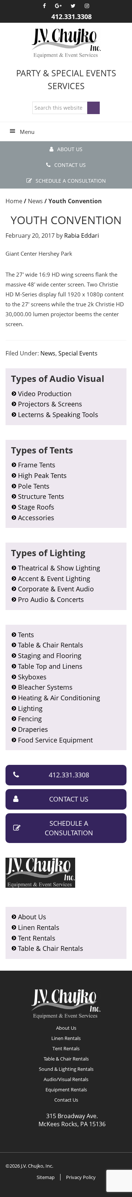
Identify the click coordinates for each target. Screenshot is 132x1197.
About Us (69, 149)
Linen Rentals (38, 927)
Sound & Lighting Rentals (66, 1069)
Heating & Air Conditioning (59, 697)
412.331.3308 (71, 16)
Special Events (78, 353)
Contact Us (70, 165)
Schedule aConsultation (69, 828)
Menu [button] (27, 131)
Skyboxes (32, 676)
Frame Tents (36, 464)
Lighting (30, 708)
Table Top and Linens (50, 666)
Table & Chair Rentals (50, 645)
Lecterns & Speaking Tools (58, 414)
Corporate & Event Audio (56, 588)
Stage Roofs (36, 507)
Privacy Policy (81, 1177)
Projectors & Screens (50, 403)
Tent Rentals (36, 938)
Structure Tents (41, 496)
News (47, 353)
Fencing (30, 718)
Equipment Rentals (66, 1089)
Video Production (45, 393)
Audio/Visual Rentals (66, 1079)
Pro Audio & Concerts (51, 599)
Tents (26, 634)
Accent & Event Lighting (54, 578)
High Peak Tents (42, 475)
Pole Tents (34, 486)
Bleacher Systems (45, 687)
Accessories (36, 517)
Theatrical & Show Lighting (59, 567)
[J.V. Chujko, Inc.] (66, 43)
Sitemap (46, 1177)
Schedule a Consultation (71, 180)
